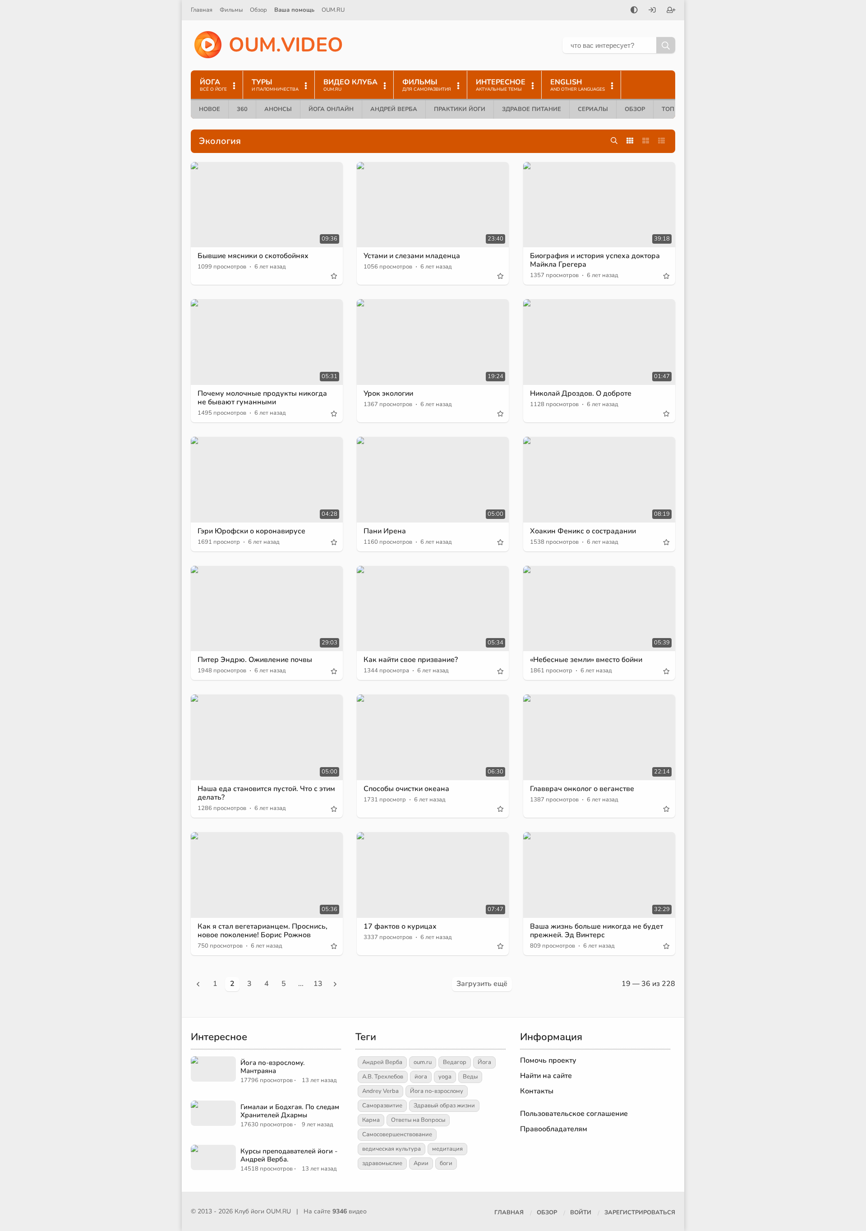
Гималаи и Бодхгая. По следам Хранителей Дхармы (289, 1111)
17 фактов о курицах (400, 926)
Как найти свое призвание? (411, 660)
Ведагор (454, 1062)
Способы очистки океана (406, 789)
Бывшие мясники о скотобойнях (253, 256)
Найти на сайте (546, 1076)
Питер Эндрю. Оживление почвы (255, 660)
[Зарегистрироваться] (671, 11)
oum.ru (423, 1062)
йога (421, 1077)
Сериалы (593, 109)
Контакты (536, 1091)
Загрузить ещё (481, 984)
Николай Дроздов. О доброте (580, 393)
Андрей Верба (393, 109)
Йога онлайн (331, 109)
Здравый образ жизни (444, 1105)
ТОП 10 (672, 109)
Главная (201, 10)
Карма (371, 1120)
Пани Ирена (385, 531)
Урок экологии (388, 393)
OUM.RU (333, 10)
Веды (470, 1077)
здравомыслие (382, 1163)
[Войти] (652, 11)
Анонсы (278, 109)
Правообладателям (553, 1129)
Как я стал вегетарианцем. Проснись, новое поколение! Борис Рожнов (262, 930)
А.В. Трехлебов (382, 1077)
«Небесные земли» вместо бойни (586, 660)
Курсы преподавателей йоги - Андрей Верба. (288, 1155)
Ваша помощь (294, 10)
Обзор (258, 10)
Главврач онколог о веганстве (582, 789)
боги (446, 1163)
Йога (484, 1062)
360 (242, 109)
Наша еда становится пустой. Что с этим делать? (266, 793)
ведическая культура (391, 1149)
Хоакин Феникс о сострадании (583, 531)
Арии (421, 1163)
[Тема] (634, 11)
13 (317, 984)
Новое (209, 109)
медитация (447, 1149)
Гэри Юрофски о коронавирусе (251, 531)
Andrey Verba (380, 1091)
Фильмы (231, 10)
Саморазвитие (382, 1105)
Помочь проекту (548, 1060)
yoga (444, 1077)
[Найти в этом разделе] (614, 141)
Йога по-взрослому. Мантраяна (272, 1066)
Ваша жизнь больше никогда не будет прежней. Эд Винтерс (596, 930)
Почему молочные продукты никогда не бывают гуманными (262, 398)
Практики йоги (459, 109)
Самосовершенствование (397, 1134)
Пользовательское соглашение (574, 1114)
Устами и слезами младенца (412, 256)
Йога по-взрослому (436, 1091)
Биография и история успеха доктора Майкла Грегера (595, 260)
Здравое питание (531, 109)
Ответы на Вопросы (418, 1120)
